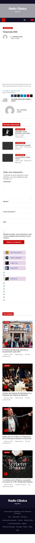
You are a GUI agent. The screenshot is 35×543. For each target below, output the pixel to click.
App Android (16, 517)
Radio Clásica (17, 8)
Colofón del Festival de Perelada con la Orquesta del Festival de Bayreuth (17, 394)
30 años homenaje (4, 100)
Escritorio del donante (14, 523)
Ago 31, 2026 (8, 354)
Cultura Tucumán (21, 485)
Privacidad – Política (21, 527)
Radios (30, 527)
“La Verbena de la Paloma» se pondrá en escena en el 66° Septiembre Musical (17, 481)
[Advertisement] (17, 65)
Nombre (6, 201)
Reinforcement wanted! (23, 145)
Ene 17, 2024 (19, 135)
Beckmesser (19, 354)
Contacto (20, 520)
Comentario (7, 181)
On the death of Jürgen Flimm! (22, 158)
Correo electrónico (9, 212)
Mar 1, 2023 (19, 147)
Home (9, 517)
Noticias (7, 322)
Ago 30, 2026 (8, 398)
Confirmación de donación (9, 520)
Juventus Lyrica (17, 37)
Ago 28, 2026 (8, 485)
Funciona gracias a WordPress (12, 511)
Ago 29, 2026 (8, 441)
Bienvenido (24, 517)
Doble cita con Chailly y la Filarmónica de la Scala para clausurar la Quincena (16, 437)
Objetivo (24, 523)
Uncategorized (8, 28)
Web (4, 222)
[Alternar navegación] (24, 20)
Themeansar (17, 513)
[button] (28, 20)
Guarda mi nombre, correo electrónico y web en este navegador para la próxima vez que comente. (17, 236)
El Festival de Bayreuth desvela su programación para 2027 (15, 351)
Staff (17, 530)
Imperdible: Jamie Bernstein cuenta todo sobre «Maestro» (22, 133)
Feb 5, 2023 (19, 160)
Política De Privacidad (9, 527)
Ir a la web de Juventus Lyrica (11, 91)
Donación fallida (28, 520)
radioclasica (19, 137)
